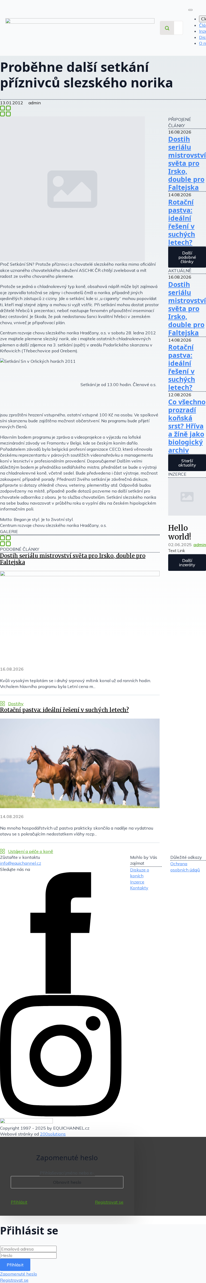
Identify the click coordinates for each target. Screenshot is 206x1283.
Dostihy (16, 703)
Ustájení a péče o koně (30, 851)
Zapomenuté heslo (18, 1274)
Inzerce (137, 882)
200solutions (53, 1134)
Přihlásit (19, 1202)
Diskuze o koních (139, 872)
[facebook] (61, 992)
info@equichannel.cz (20, 863)
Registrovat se (109, 1202)
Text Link (176, 550)
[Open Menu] (190, 10)
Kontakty (139, 887)
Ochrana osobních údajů (185, 866)
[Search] (167, 28)
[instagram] (61, 1115)
